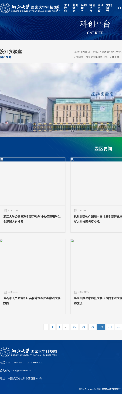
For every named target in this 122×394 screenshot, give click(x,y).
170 (74, 327)
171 (83, 327)
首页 (58, 8)
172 (92, 327)
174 (110, 327)
